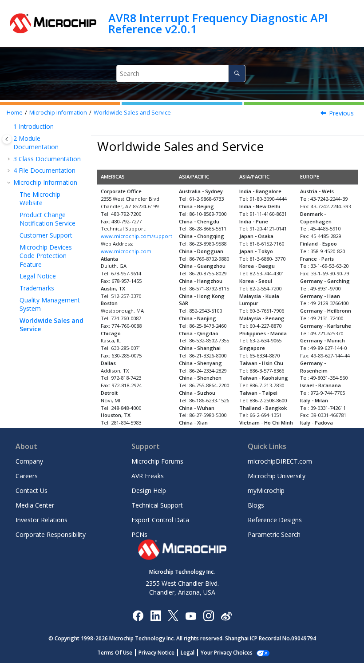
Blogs (256, 505)
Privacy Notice (156, 652)
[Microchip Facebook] (137, 615)
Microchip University (276, 476)
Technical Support (157, 505)
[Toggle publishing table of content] (7, 139)
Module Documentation (36, 142)
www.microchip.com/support (136, 236)
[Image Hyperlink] (190, 615)
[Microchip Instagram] (208, 615)
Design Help (148, 490)
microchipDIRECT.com (280, 461)
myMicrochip (266, 490)
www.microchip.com (126, 251)
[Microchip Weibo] (226, 615)
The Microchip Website (40, 198)
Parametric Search (274, 534)
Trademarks (37, 288)
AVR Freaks (147, 476)
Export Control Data (160, 520)
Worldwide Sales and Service (132, 112)
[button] (9, 126)
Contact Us (31, 490)
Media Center (35, 505)
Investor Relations (41, 520)
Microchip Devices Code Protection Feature (46, 256)
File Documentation (44, 170)
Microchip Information (58, 112)
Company (29, 461)
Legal (187, 652)
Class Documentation (47, 159)
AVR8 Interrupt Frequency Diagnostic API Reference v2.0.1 (218, 23)
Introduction (33, 126)
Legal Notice (38, 276)
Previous (341, 113)
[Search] (236, 73)
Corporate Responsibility (51, 534)
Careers (27, 476)
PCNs (139, 534)
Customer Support (46, 235)
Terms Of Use (114, 652)
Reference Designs (275, 520)
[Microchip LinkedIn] (155, 615)
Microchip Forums (157, 461)
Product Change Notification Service (47, 219)
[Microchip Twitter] (173, 615)
